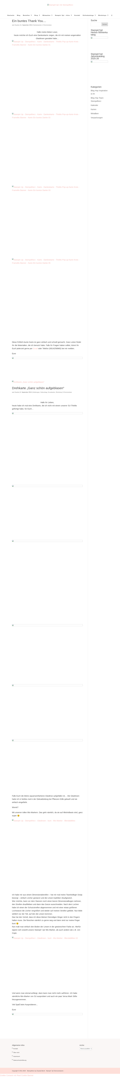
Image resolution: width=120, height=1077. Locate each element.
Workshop (59, 392)
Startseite (10, 15)
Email (35, 348)
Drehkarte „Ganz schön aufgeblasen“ (38, 388)
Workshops (102, 15)
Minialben (95, 113)
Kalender (94, 105)
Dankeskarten (37, 25)
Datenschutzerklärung (19, 1060)
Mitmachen (46, 15)
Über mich (16, 1052)
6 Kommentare (67, 392)
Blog (18, 15)
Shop (36, 15)
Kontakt (77, 15)
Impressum (16, 1056)
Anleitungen (36, 392)
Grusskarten (51, 392)
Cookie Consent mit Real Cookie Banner (16, 1075)
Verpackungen (97, 118)
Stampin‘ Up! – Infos (62, 15)
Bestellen (26, 15)
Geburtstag (43, 392)
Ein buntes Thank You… (29, 21)
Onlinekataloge (88, 15)
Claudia (17, 25)
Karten (93, 109)
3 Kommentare (47, 25)
